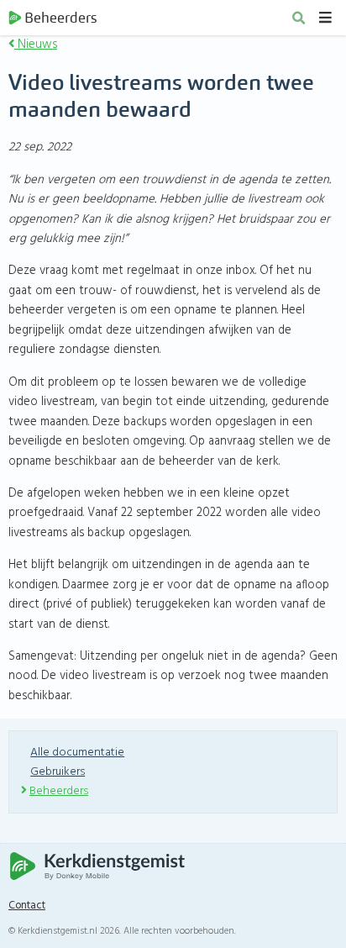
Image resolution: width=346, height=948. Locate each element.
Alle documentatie (77, 752)
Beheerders (60, 17)
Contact (26, 906)
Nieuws (35, 44)
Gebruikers (57, 772)
